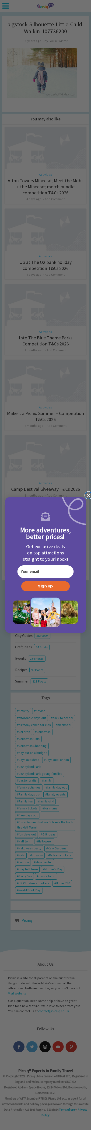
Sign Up (45, 586)
